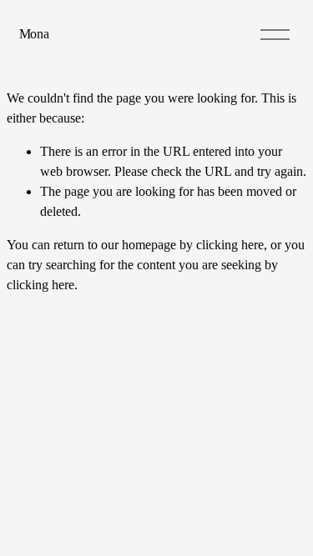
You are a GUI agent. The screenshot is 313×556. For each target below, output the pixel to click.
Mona (34, 34)
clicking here (230, 245)
